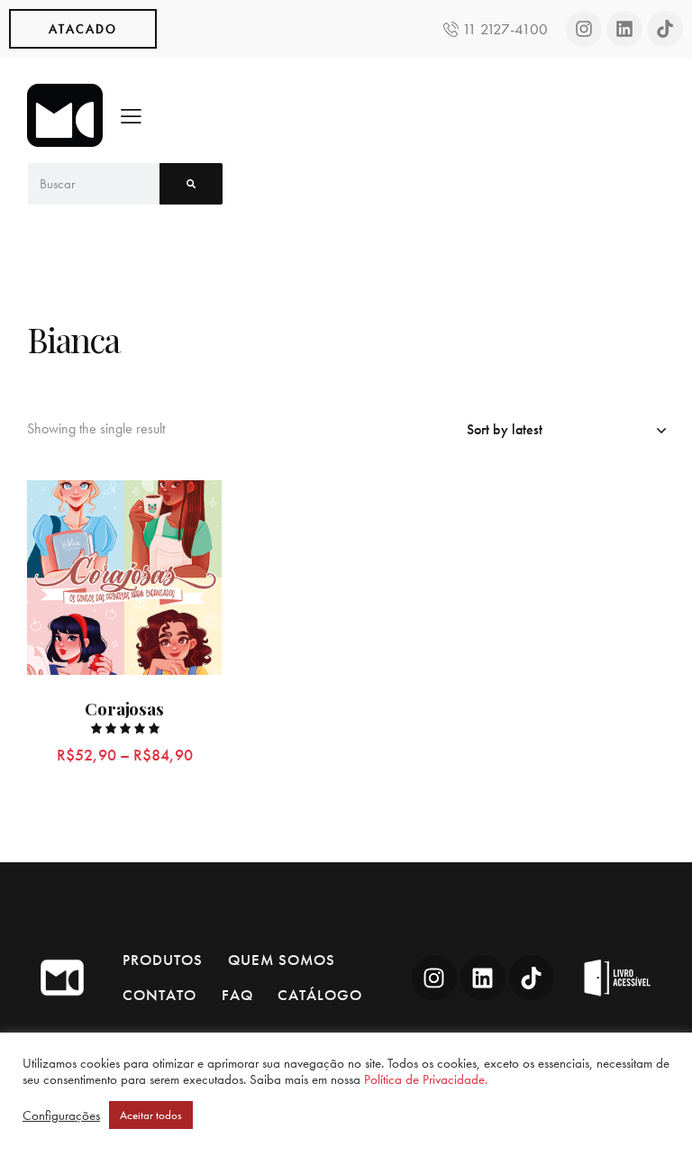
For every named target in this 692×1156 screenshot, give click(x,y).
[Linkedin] (624, 29)
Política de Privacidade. (425, 1079)
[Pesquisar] (191, 184)
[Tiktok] (665, 29)
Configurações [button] (61, 1115)
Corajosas (124, 708)
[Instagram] (584, 29)
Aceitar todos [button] (151, 1115)
